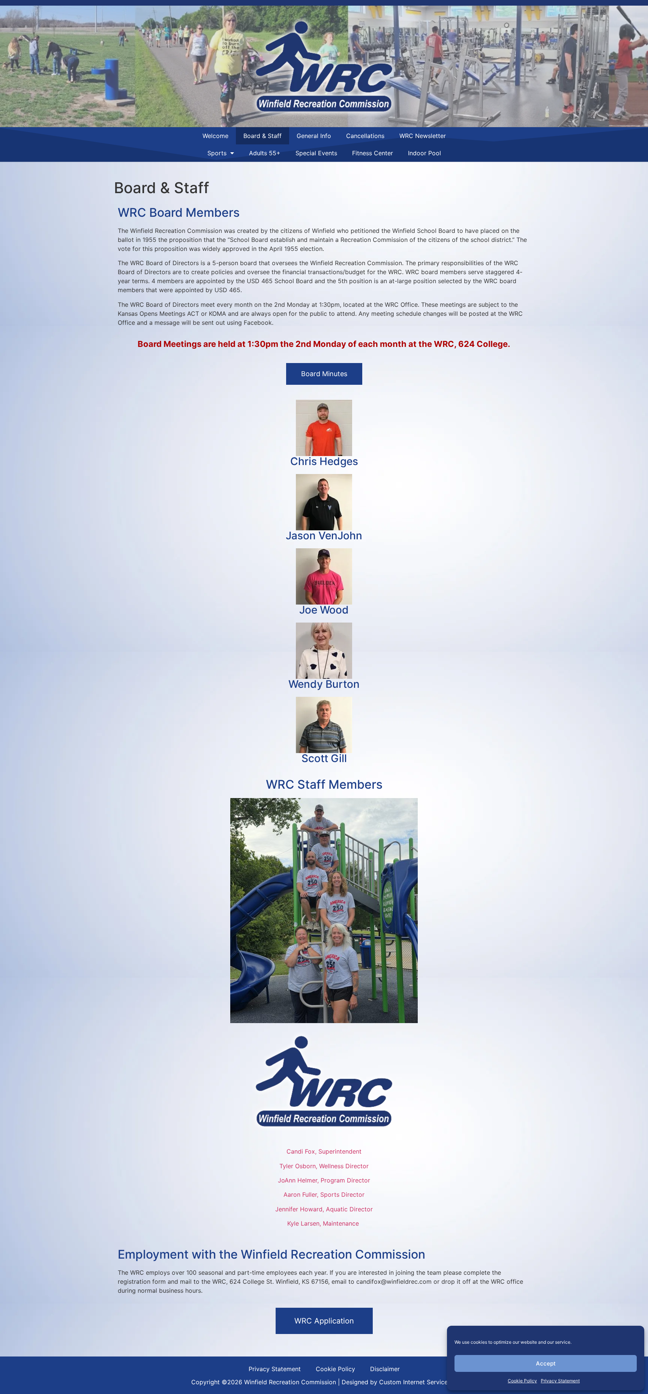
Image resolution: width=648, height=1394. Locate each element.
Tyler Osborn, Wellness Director (324, 1166)
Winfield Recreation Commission (290, 1382)
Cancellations (365, 136)
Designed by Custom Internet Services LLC (403, 1382)
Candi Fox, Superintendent (324, 1151)
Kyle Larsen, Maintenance (324, 1223)
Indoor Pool (424, 153)
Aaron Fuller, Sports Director (324, 1194)
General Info (314, 136)
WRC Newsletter (422, 136)
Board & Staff (262, 136)
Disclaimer (385, 1369)
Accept (546, 1363)
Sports (216, 153)
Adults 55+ (264, 153)
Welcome (215, 136)
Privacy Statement (560, 1380)
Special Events (316, 153)
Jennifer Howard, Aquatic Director (324, 1209)
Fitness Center (372, 153)
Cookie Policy (522, 1380)
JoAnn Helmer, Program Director (324, 1180)
